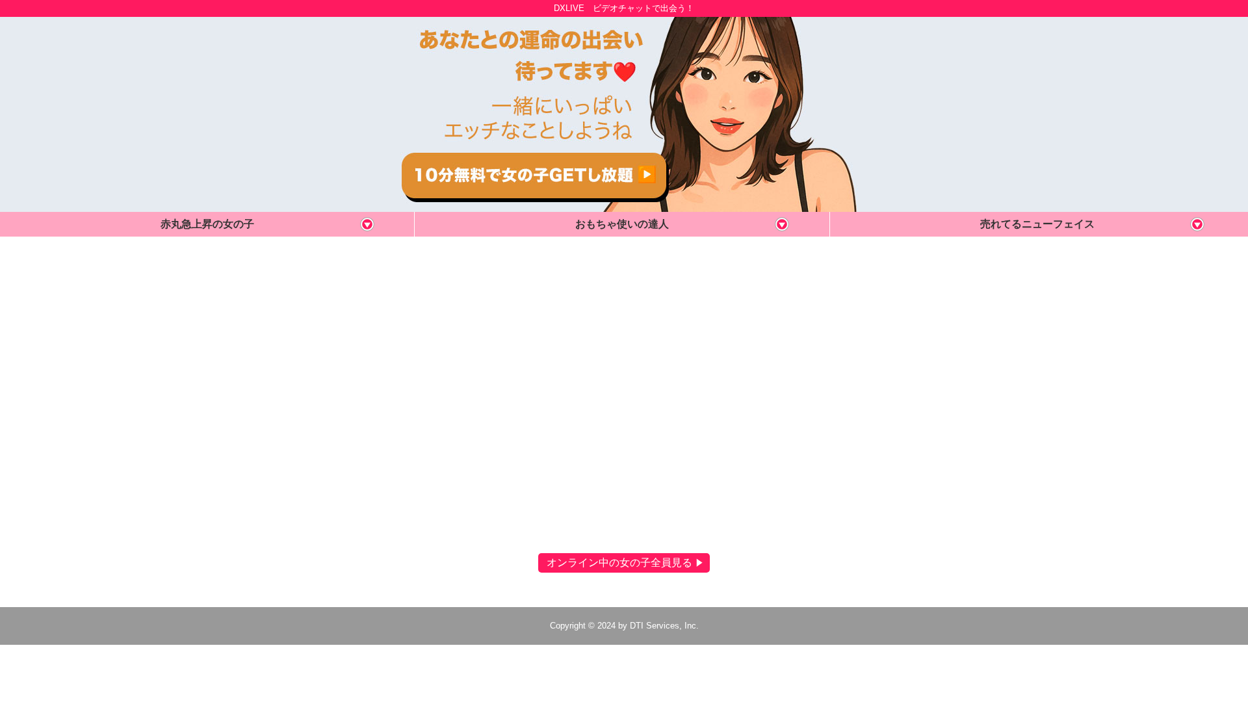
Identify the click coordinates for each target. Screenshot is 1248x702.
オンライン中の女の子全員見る (619, 563)
